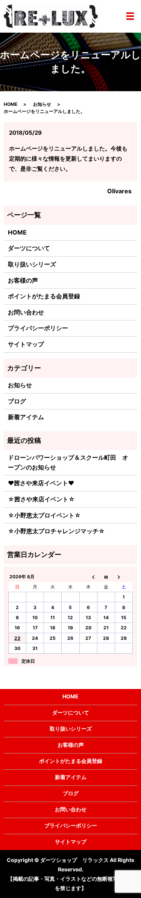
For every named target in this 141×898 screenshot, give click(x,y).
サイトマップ (26, 344)
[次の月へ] (123, 577)
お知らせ (42, 104)
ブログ (17, 401)
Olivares (119, 191)
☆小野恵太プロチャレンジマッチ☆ (56, 531)
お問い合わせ (26, 312)
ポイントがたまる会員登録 (44, 296)
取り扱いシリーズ (32, 264)
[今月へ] (106, 577)
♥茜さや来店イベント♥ (41, 483)
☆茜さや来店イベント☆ (41, 499)
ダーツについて (29, 248)
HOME (10, 104)
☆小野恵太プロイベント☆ (44, 515)
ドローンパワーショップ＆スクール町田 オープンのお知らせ (68, 462)
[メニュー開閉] (130, 16)
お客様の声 (23, 280)
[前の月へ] (88, 577)
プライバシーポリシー (38, 328)
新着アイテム (26, 417)
